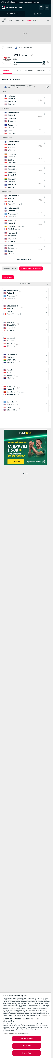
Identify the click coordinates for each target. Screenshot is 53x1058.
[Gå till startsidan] (14, 7)
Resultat (41, 71)
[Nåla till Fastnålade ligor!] (32, 55)
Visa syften (26, 1053)
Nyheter (29, 71)
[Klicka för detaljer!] (25, 100)
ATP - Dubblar (25, 48)
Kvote (18, 71)
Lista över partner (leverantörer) (16, 1033)
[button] (48, 62)
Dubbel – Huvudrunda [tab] (31, 268)
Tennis (8, 48)
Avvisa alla (26, 1046)
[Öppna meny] (47, 7)
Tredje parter (45, 1015)
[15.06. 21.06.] (31, 62)
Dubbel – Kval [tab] (9, 268)
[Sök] (41, 7)
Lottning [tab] (7, 277)
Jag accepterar (26, 1039)
